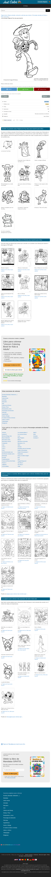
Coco (3, 450)
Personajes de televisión (8, 410)
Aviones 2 (4, 434)
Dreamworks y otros (6, 408)
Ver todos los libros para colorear (13, 370)
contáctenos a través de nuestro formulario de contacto (27, 869)
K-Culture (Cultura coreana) (8, 417)
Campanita (4, 443)
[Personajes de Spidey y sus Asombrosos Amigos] (24, 670)
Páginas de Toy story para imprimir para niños (30, 128)
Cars (3, 445)
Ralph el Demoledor (22, 450)
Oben (19, 445)
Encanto (4, 457)
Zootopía (35, 436)
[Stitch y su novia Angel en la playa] (24, 625)
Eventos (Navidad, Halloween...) (9, 394)
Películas (4, 412)
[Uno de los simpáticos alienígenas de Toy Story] (7, 229)
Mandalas (4, 396)
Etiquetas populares (29, 854)
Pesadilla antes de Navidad (24, 448)
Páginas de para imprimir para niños (14, 744)
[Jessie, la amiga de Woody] (41, 158)
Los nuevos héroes (22, 434)
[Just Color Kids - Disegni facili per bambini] (28, 859)
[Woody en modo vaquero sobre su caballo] (41, 182)
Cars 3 (3, 448)
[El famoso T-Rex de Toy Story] (41, 205)
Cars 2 (3, 446)
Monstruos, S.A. (21, 443)
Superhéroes (5, 414)
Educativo (4, 401)
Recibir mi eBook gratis (11, 773)
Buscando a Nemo (6, 441)
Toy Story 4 (20, 464)
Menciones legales (42, 854)
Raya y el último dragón (23, 455)
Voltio (19, 466)
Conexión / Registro (42, 1)
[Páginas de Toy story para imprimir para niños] (2, 744)
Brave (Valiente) (6, 437)
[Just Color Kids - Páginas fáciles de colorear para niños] (23, 859)
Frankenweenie (5, 459)
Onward (19, 446)
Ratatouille (20, 453)
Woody (47, 104)
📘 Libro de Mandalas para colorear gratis (10, 844)
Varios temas (5, 398)
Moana (19, 439)
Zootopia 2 (35, 437)
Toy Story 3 (20, 462)
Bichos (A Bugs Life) (7, 436)
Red (19, 457)
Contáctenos (35, 854)
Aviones (4, 432)
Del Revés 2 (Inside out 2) (8, 453)
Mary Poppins (21, 437)
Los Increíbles (5, 466)
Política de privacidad (11, 777)
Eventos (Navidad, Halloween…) (11, 795)
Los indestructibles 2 (22, 432)
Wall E (34, 432)
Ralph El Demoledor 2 (23, 452)
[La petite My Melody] (7, 680)
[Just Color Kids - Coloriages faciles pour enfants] (20, 859)
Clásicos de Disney (6, 405)
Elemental (4, 455)
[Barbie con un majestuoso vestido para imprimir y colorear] (41, 652)
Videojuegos (5, 421)
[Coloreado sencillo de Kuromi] (7, 652)
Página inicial (4, 15)
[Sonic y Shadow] (41, 625)
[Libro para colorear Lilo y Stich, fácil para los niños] (7, 706)
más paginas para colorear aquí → (15, 716)
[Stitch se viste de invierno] (41, 670)
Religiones (4, 423)
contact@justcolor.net (25, 870)
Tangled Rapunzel (22, 461)
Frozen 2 (4, 462)
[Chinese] (33, 859)
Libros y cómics (5, 419)
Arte (3, 403)
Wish (34, 434)
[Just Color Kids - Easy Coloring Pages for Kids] (16, 859)
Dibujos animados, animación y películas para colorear (19, 15)
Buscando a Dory (6, 439)
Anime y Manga (5, 416)
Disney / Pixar (5, 407)
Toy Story (46, 101)
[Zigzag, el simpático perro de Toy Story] (7, 205)
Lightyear (4, 464)
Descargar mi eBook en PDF (12, 365)
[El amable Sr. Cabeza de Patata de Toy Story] (24, 205)
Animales (4, 400)
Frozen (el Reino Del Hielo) (8, 461)
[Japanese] (36, 859)
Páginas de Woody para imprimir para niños (29, 240)
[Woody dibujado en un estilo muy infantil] (7, 182)
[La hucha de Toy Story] (7, 149)
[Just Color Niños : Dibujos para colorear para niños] (12, 1)
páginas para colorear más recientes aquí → (17, 593)
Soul (19, 459)
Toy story (6, 16)
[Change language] (49, 2)
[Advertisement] (25, 729)
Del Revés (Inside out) (7, 452)
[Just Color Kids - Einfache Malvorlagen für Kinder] (30, 859)
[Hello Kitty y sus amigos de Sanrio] (7, 625)
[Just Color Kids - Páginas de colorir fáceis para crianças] (25, 859)
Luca (19, 436)
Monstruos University (23, 441)
